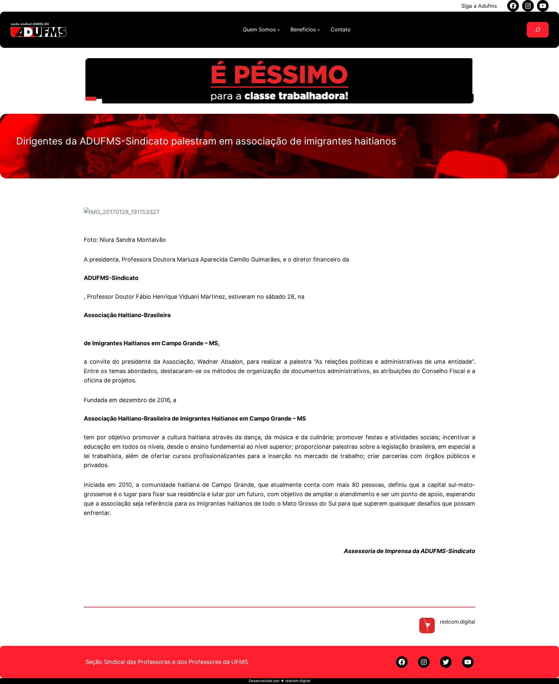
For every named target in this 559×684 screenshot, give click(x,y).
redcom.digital (457, 621)
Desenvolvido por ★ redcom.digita (279, 681)
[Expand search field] (538, 29)
